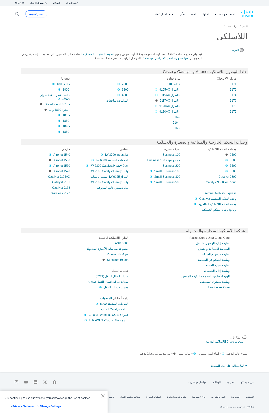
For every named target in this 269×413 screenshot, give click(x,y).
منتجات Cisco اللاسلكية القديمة (225, 341)
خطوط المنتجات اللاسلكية (99, 54)
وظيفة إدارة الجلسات (217, 270)
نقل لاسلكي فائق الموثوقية (112, 187)
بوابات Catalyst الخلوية (114, 309)
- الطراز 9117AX (170, 100)
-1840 (66, 126)
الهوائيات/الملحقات (117, 100)
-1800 (66, 89)
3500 (233, 160)
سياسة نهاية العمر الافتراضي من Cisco (164, 58)
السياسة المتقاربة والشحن (214, 248)
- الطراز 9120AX (169, 106)
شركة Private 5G (117, 254)
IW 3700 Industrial (116, 154)
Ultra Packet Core (218, 287)
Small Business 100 (167, 171)
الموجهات (106, 298)
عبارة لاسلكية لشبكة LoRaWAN (108, 320)
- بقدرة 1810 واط (59, 109)
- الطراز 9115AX (170, 95)
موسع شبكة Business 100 (163, 160)
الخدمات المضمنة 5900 (114, 303)
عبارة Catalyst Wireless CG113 (108, 314)
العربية (235, 50)
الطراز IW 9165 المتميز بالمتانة (109, 176)
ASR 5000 (121, 243)
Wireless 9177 (60, 193)
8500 (233, 171)
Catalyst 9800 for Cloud (221, 182)
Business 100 (171, 154)
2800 (125, 84)
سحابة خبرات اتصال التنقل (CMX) (107, 281)
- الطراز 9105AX (169, 89)
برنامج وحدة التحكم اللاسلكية (218, 209)
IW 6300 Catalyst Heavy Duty (109, 165)
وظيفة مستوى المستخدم (214, 281)
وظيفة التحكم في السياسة (214, 259)
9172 (233, 89)
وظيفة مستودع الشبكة (216, 254)
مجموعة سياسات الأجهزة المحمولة (107, 248)
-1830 (66, 120)
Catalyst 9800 (227, 176)
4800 (125, 95)
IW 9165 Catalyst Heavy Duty (109, 171)
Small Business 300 (167, 176)
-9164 (176, 122)
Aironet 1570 (61, 171)
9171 (233, 84)
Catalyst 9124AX (59, 176)
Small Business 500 (167, 182)
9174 (233, 95)
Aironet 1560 (61, 165)
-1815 (66, 115)
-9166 (176, 128)
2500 (233, 154)
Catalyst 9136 (61, 182)
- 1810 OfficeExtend (57, 104)
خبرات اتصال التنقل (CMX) (112, 276)
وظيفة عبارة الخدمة (218, 265)
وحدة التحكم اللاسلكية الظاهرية (217, 204)
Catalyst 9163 (61, 187)
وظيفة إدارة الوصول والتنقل (213, 243)
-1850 (66, 131)
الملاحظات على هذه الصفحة (228, 365)
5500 (233, 165)
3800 (125, 89)
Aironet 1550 (61, 160)
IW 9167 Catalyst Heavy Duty (109, 182)
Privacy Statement (24, 406)
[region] (54, 402)
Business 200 (171, 165)
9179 (233, 111)
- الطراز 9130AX (169, 111)
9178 (233, 106)
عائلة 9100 (173, 84)
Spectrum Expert (117, 259)
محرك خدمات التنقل (116, 287)
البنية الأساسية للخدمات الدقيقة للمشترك (205, 276)
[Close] (103, 396)
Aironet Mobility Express (220, 193)
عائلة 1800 (63, 84)
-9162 (176, 117)
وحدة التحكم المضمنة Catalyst (217, 198)
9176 (233, 100)
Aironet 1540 (61, 154)
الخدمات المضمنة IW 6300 (112, 160)
